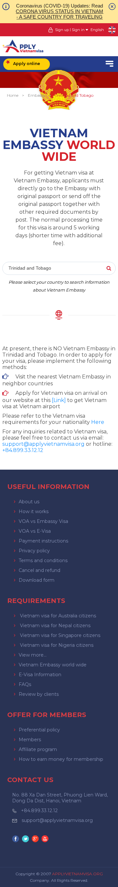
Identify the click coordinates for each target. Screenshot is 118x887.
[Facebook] (16, 839)
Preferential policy (39, 730)
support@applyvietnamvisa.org (43, 444)
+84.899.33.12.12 (39, 810)
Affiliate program (38, 749)
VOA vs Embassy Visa (43, 521)
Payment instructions (43, 541)
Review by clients (39, 694)
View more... (33, 655)
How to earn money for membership (61, 759)
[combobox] (59, 268)
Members (30, 740)
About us (29, 502)
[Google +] (36, 839)
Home (12, 95)
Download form (36, 580)
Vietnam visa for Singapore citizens (60, 635)
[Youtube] (46, 839)
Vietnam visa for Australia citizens (58, 616)
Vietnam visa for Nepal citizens (55, 625)
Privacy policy (34, 551)
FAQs (25, 684)
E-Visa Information (40, 675)
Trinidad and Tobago (74, 95)
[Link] (59, 400)
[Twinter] (26, 839)
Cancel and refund (39, 570)
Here (97, 422)
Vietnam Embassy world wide (53, 665)
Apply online (26, 63)
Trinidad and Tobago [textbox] (30, 268)
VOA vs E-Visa (35, 531)
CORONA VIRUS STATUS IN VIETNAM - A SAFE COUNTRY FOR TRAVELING (59, 14)
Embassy (36, 95)
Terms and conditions (43, 560)
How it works (34, 511)
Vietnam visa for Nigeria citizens (56, 645)
